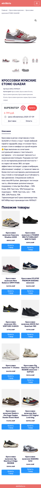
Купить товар (11, 246)
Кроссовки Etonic (26, 91)
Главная (4, 10)
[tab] (6, 131)
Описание (6, 131)
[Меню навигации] (36, 3)
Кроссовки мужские (16, 10)
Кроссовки (15, 91)
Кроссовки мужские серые (18, 97)
